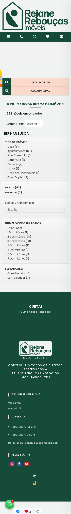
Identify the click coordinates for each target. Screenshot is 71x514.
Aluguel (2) (13, 192)
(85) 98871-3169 (23, 435)
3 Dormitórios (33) (19, 241)
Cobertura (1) (16, 160)
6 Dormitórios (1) (18, 254)
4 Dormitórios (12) (19, 245)
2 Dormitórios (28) (19, 237)
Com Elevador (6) (19, 273)
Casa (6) (13, 147)
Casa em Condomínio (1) (23, 173)
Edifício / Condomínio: (19, 202)
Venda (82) (13, 187)
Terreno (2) (15, 164)
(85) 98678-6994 (23, 427)
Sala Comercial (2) (19, 155)
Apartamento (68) (19, 151)
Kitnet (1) (13, 168)
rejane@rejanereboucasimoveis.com (35, 443)
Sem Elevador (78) (19, 278)
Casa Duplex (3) (17, 177)
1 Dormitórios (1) (17, 232)
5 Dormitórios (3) (18, 250)
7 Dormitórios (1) (18, 258)
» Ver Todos (14, 228)
